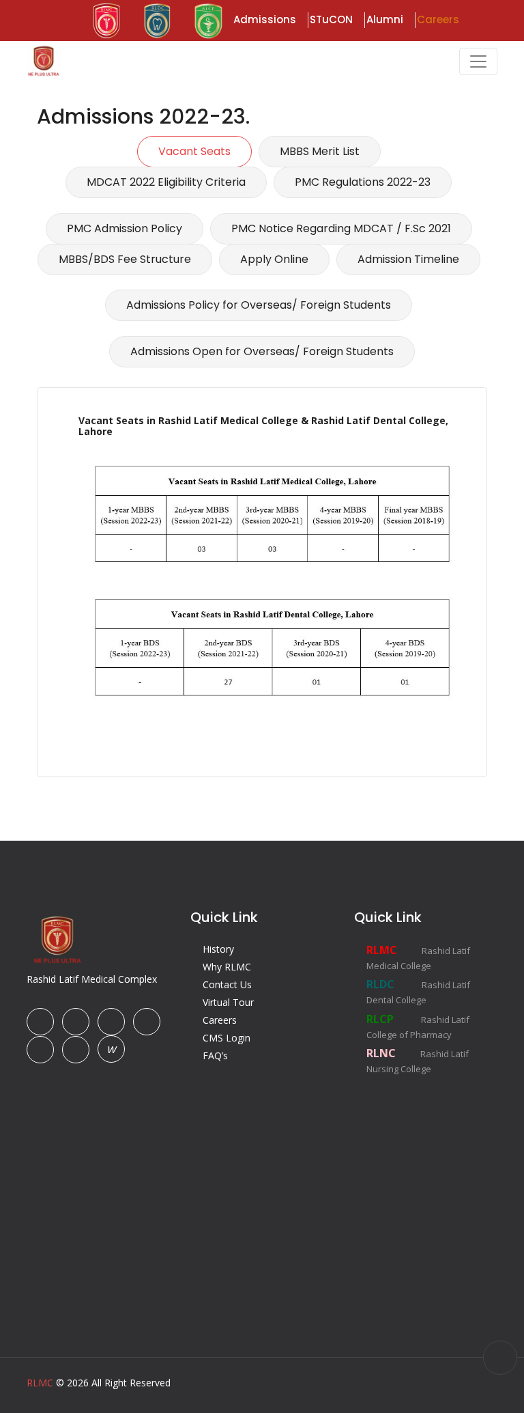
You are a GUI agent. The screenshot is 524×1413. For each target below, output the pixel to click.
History (218, 948)
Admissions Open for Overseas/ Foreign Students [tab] (262, 351)
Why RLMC (227, 966)
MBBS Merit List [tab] (320, 151)
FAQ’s (215, 1055)
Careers (220, 1019)
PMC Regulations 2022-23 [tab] (363, 182)
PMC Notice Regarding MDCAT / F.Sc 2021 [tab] (341, 228)
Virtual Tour (228, 1002)
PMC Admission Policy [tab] (124, 228)
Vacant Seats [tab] (194, 151)
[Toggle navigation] (478, 61)
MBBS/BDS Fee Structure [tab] (125, 259)
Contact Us (227, 984)
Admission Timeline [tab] (408, 259)
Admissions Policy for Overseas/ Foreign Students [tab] (258, 305)
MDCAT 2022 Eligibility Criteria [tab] (166, 182)
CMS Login (226, 1037)
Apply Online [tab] (274, 259)
